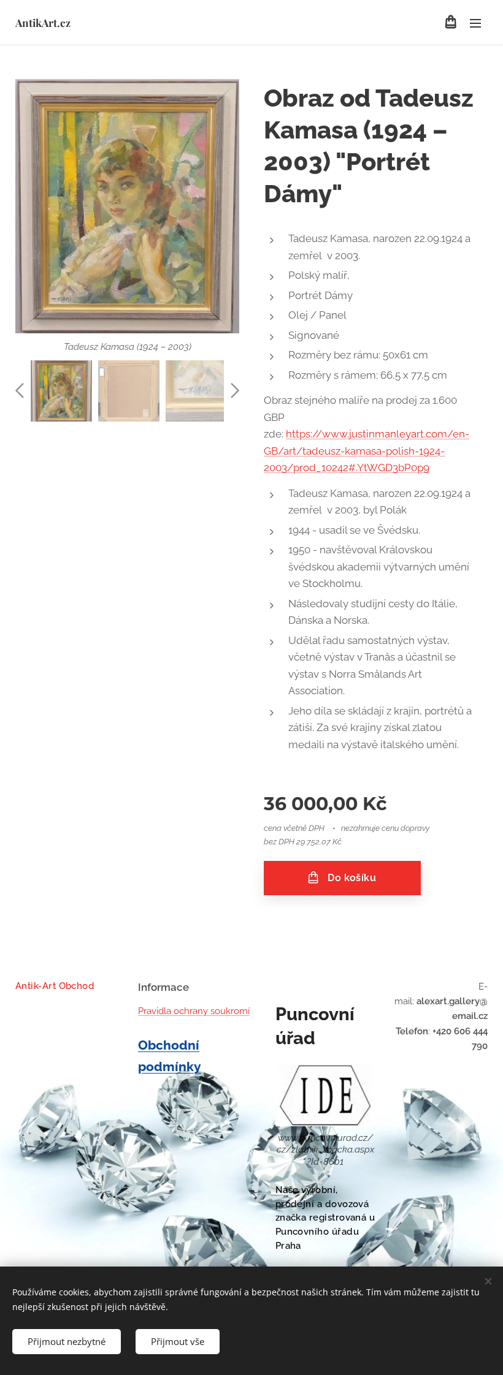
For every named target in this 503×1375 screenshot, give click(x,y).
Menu (475, 22)
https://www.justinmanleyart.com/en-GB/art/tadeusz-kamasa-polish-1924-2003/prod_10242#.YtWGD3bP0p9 (366, 451)
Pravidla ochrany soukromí (194, 1011)
